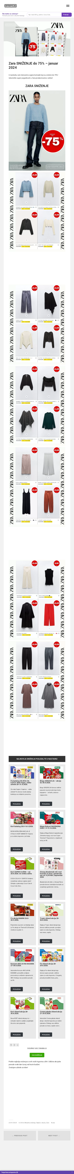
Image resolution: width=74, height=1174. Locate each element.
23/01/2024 (13, 1123)
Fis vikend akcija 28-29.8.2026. (48, 965)
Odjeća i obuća (40, 1123)
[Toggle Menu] (67, 6)
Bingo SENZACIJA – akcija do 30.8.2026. (50, 782)
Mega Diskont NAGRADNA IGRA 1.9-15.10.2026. (50, 827)
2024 (22, 1123)
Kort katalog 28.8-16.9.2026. (22, 826)
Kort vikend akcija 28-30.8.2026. (19, 1012)
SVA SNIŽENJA (37, 1055)
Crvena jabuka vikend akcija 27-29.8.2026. (51, 1012)
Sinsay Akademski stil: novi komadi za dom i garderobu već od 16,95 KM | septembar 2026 (51, 874)
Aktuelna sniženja (29, 1123)
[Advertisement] (37, 268)
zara (53, 1123)
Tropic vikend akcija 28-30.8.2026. (49, 919)
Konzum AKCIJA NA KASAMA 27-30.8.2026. (22, 965)
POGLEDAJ (17, 804)
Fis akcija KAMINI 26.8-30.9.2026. (20, 919)
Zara (47, 1123)
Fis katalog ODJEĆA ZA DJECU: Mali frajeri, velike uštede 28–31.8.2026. (21, 782)
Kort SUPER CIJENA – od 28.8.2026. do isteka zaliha (21, 873)
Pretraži (66, 14)
